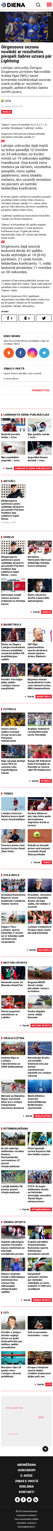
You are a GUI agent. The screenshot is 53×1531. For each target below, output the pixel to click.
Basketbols (12, 624)
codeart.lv (31, 1523)
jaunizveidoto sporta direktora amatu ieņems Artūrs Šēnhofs (37, 650)
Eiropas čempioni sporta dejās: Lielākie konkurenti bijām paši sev (39, 1372)
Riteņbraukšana (15, 1128)
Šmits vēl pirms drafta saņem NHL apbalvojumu (38, 597)
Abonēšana (26, 1465)
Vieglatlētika (13, 1038)
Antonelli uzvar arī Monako (12, 984)
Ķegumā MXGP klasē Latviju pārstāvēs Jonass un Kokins (38, 987)
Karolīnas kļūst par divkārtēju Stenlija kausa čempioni (39, 561)
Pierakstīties (40, 390)
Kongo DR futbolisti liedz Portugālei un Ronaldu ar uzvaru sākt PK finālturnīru (39, 765)
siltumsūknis (36, 1436)
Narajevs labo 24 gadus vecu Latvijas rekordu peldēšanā (11, 1372)
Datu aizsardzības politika (26, 1519)
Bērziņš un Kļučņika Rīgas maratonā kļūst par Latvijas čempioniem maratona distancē (13, 1101)
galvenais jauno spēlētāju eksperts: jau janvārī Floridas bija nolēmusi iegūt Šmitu (12, 509)
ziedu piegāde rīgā (14, 1408)
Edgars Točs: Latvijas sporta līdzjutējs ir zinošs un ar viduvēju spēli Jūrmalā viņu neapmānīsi (12, 934)
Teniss (8, 793)
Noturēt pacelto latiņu (10, 436)
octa (40, 1417)
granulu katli (13, 1434)
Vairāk (9, 468)
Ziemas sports (14, 1222)
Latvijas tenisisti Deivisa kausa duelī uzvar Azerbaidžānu (13, 816)
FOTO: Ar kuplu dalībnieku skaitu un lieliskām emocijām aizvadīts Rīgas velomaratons (39, 1194)
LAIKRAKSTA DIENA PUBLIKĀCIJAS (26, 414)
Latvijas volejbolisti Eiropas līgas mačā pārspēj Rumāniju (39, 929)
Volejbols (11, 875)
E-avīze (26, 1475)
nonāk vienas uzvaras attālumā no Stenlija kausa (13, 599)
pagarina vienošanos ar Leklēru (10, 1014)
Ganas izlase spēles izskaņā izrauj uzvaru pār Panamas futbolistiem (11, 734)
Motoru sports (15, 962)
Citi (6, 1312)
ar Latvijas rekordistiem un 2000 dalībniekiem (12, 1062)
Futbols (9, 709)
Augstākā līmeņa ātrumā (38, 459)
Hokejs (6, 112)
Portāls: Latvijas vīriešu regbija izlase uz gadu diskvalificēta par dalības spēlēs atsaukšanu (11, 1340)
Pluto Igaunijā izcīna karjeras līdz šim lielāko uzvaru (39, 1151)
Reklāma (26, 1486)
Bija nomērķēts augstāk (10, 459)
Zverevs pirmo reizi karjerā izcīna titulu (13, 848)
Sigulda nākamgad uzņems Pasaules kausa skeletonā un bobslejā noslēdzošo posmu (13, 1247)
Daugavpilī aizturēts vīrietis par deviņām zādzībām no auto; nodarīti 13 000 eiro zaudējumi (39, 1281)
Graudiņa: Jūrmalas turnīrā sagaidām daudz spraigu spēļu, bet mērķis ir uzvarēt (39, 900)
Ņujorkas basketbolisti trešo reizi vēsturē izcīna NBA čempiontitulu (39, 684)
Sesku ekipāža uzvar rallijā (36, 1014)
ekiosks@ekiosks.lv (26, 1527)
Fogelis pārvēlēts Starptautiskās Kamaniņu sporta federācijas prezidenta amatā (38, 1247)
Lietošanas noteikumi (27, 1515)
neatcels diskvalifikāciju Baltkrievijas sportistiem (37, 1101)
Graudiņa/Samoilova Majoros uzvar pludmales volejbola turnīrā (13, 899)
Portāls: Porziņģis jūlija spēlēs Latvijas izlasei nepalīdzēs (12, 684)
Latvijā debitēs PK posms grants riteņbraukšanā (12, 1189)
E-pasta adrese (11, 378)
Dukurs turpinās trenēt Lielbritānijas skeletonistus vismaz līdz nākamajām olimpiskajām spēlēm (13, 1282)
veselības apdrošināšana (23, 1424)
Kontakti (26, 1492)
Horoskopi (26, 1470)
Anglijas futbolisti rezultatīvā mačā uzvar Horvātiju (38, 731)
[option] (26, 27)
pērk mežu (25, 1409)
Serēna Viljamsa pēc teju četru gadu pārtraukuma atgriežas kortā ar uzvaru (39, 819)
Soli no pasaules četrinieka (38, 1334)
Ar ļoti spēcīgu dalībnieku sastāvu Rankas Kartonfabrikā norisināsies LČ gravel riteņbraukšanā (12, 1157)
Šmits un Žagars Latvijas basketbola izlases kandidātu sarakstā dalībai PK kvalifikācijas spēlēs (13, 652)
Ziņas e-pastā (26, 1481)
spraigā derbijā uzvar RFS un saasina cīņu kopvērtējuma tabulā (13, 766)
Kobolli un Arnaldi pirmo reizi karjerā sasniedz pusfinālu (39, 850)
